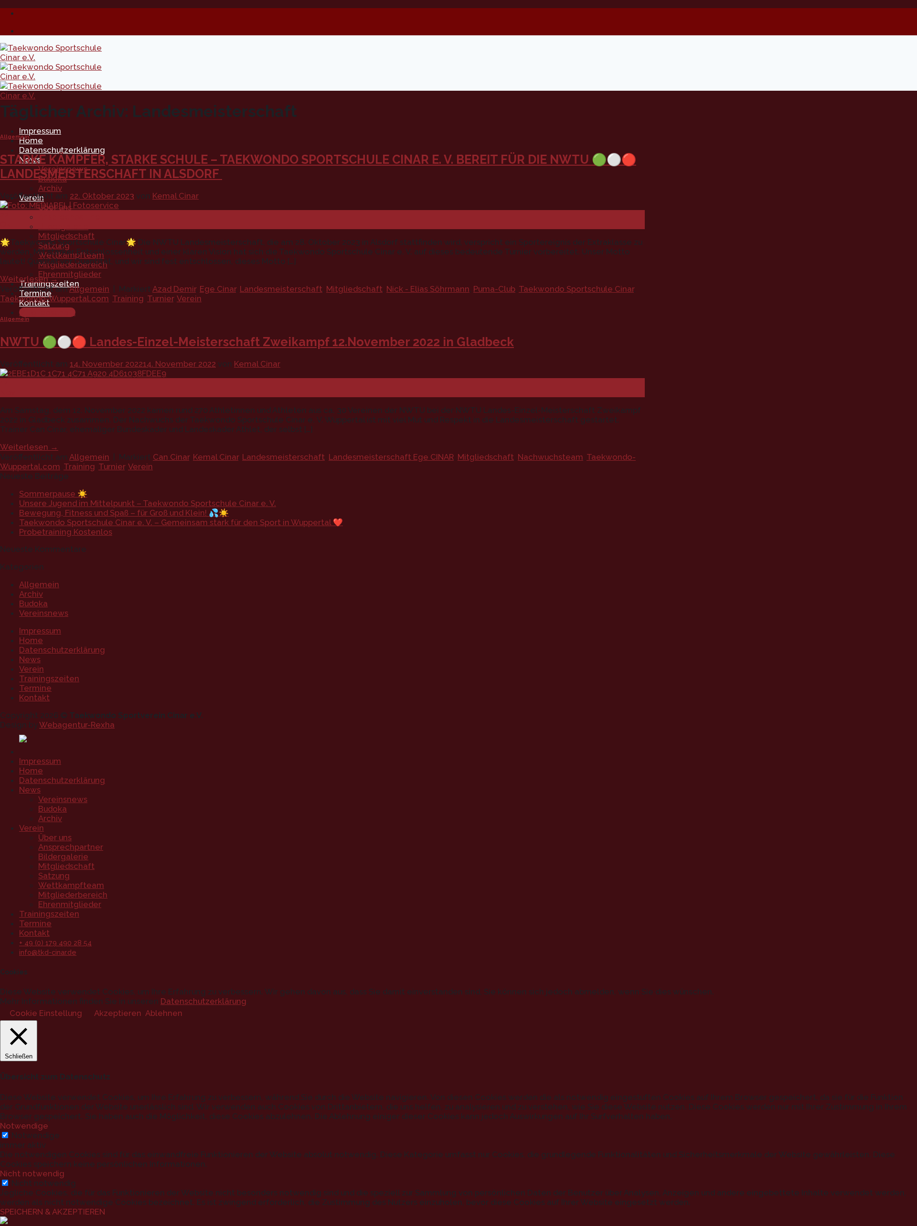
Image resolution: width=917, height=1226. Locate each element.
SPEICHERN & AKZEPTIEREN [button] (52, 1211)
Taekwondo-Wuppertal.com (54, 298)
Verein (189, 298)
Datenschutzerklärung (62, 150)
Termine (35, 688)
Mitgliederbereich (72, 894)
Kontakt (34, 697)
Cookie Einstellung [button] (46, 1013)
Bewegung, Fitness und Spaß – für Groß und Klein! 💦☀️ (124, 513)
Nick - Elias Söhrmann (427, 289)
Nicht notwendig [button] (32, 1173)
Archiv (50, 188)
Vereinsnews (43, 613)
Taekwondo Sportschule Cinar (576, 289)
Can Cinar (171, 457)
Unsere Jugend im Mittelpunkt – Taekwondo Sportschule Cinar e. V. (147, 503)
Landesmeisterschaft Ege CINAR (391, 457)
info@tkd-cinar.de (47, 952)
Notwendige (35, 1135)
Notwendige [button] (24, 1126)
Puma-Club (494, 289)
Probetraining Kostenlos (65, 532)
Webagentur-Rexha (77, 724)
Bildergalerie (63, 226)
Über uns (55, 837)
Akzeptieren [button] (117, 1013)
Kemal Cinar (175, 196)
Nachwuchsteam (550, 457)
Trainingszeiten (49, 678)
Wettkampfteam (71, 885)
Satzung (54, 875)
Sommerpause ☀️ (53, 493)
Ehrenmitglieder (69, 274)
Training (128, 298)
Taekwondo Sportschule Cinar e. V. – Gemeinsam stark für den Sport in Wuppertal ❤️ (181, 522)
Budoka (33, 603)
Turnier (160, 298)
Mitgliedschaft (66, 236)
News (30, 659)
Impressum (40, 131)
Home (31, 140)
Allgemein (14, 136)
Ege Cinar (218, 289)
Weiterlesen (29, 279)
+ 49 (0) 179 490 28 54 (55, 943)
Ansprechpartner (70, 217)
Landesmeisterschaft (281, 289)
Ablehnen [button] (163, 1013)
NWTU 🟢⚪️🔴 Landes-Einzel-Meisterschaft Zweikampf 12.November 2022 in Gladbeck (257, 342)
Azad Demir (174, 289)
